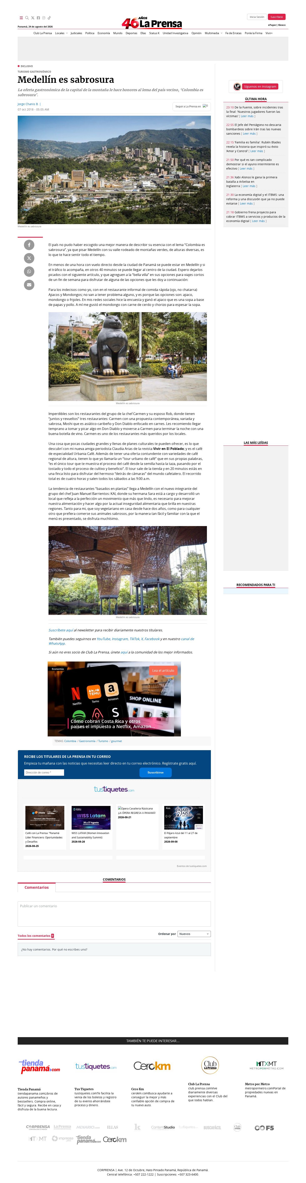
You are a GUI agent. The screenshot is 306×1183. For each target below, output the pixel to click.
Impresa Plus (63, 1140)
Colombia (70, 741)
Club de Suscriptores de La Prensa (238, 1128)
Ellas (143, 33)
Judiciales (76, 33)
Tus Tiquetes (188, 1128)
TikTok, (134, 639)
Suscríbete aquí (61, 630)
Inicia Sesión (257, 17)
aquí (124, 652)
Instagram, (120, 639)
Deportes (131, 33)
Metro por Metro (39, 1140)
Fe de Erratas (233, 33)
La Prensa (63, 1128)
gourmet (116, 741)
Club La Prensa (43, 33)
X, (142, 639)
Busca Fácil (213, 1128)
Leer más (247, 116)
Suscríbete (277, 17)
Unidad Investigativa (175, 33)
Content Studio (163, 1128)
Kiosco (282, 25)
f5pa (264, 1128)
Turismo (103, 741)
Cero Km (114, 1139)
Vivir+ (269, 33)
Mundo (117, 33)
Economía (104, 33)
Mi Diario (89, 1128)
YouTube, (104, 639)
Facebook (151, 639)
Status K (154, 33)
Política (89, 33)
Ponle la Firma (253, 33)
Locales (59, 33)
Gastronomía (87, 741)
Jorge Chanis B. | (29, 104)
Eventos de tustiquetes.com (192, 865)
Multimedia (212, 33)
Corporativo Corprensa (39, 1128)
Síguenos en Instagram (260, 86)
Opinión (197, 33)
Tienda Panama (89, 1140)
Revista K (138, 1128)
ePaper (272, 25)
